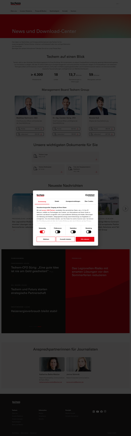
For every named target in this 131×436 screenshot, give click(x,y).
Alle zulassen (85, 239)
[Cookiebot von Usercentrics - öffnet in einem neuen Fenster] (86, 195)
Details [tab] (57, 201)
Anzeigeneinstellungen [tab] (73, 201)
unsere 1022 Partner (48, 210)
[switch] (57, 231)
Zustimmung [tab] (42, 201)
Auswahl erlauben (65, 239)
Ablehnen (46, 239)
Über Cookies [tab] (89, 201)
